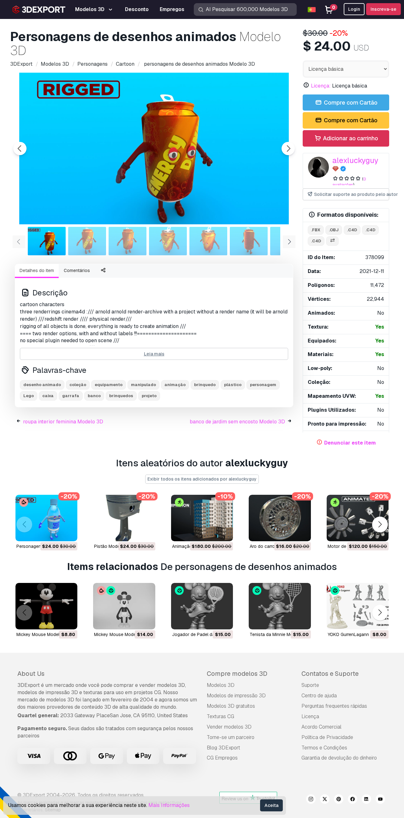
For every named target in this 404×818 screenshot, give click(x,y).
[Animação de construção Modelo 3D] (202, 518)
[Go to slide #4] (168, 241)
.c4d (352, 230)
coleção (77, 384)
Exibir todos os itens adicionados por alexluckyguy (202, 479)
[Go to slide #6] (249, 241)
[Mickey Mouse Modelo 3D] (46, 606)
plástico (232, 384)
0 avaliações (349, 182)
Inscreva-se (383, 9)
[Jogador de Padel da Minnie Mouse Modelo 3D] (202, 606)
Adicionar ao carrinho (350, 138)
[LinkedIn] (366, 800)
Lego (28, 395)
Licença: (321, 85)
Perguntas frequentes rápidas (334, 706)
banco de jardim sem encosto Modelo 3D (237, 421)
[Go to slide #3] (127, 241)
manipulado (143, 384)
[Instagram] (311, 800)
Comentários (77, 270)
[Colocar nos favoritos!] (68, 532)
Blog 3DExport (223, 747)
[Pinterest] (338, 800)
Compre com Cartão (350, 102)
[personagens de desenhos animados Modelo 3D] (46, 518)
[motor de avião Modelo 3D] (358, 518)
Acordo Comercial (321, 727)
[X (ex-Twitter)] (324, 800)
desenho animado (42, 384)
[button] (380, 524)
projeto (149, 395)
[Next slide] (288, 148)
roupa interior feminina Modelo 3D (63, 421)
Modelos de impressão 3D (236, 695)
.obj (334, 230)
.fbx (315, 230)
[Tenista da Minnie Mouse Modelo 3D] (280, 606)
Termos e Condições (324, 747)
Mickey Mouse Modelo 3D (42, 634)
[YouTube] (380, 800)
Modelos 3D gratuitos (231, 706)
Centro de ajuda (319, 695)
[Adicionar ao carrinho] (55, 532)
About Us (31, 674)
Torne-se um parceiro (230, 737)
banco (94, 395)
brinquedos (121, 395)
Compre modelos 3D (237, 674)
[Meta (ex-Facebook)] (352, 800)
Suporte (310, 685)
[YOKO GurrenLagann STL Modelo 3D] (358, 606)
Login (354, 9)
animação (175, 384)
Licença (310, 716)
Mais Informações (169, 805)
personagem (263, 384)
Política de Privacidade (327, 737)
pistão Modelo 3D (112, 546)
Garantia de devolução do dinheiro (339, 757)
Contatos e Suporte (330, 674)
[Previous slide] (20, 148)
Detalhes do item (37, 270)
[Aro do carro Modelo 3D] (280, 518)
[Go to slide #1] (47, 241)
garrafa (70, 395)
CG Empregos (222, 757)
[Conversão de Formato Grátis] (332, 241)
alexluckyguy (355, 160)
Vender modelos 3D (229, 727)
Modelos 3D (221, 685)
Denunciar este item (350, 442)
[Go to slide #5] (208, 241)
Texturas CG (220, 716)
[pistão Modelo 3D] (124, 518)
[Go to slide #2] (87, 241)
